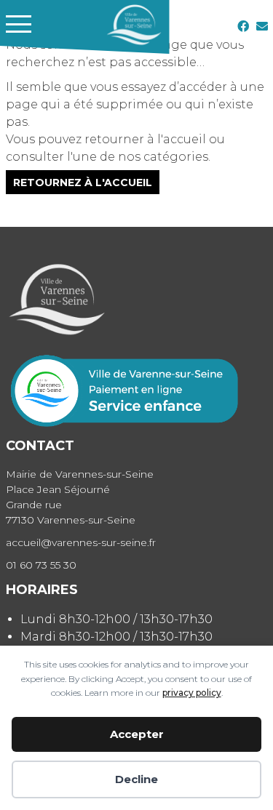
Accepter (137, 734)
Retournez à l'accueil (82, 181)
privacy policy (191, 692)
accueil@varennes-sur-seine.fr (81, 542)
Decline (136, 779)
